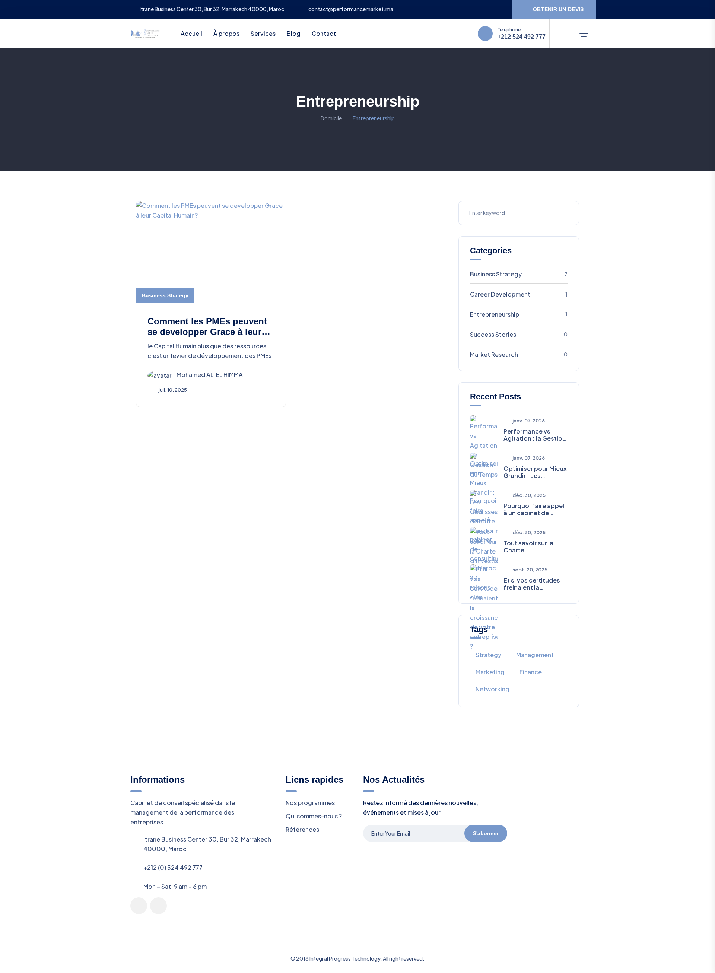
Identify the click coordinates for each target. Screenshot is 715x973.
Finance (530, 672)
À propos (226, 33)
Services (263, 33)
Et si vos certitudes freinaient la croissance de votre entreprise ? (533, 584)
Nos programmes (310, 802)
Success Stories (519, 334)
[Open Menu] (583, 33)
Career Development (519, 294)
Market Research (519, 354)
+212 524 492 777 (522, 37)
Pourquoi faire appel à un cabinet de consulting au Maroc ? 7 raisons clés (533, 509)
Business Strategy (165, 295)
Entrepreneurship (519, 314)
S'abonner (486, 833)
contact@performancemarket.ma (350, 9)
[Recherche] (560, 33)
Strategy (488, 655)
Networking (492, 689)
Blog (294, 33)
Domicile (331, 118)
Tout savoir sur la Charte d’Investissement (529, 546)
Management (535, 655)
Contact (324, 33)
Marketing (490, 672)
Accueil (191, 33)
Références (302, 829)
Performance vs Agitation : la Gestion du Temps (534, 435)
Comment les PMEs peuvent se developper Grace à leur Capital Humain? (207, 332)
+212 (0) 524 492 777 (173, 867)
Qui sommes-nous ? (314, 816)
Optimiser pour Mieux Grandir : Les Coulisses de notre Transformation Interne (535, 472)
